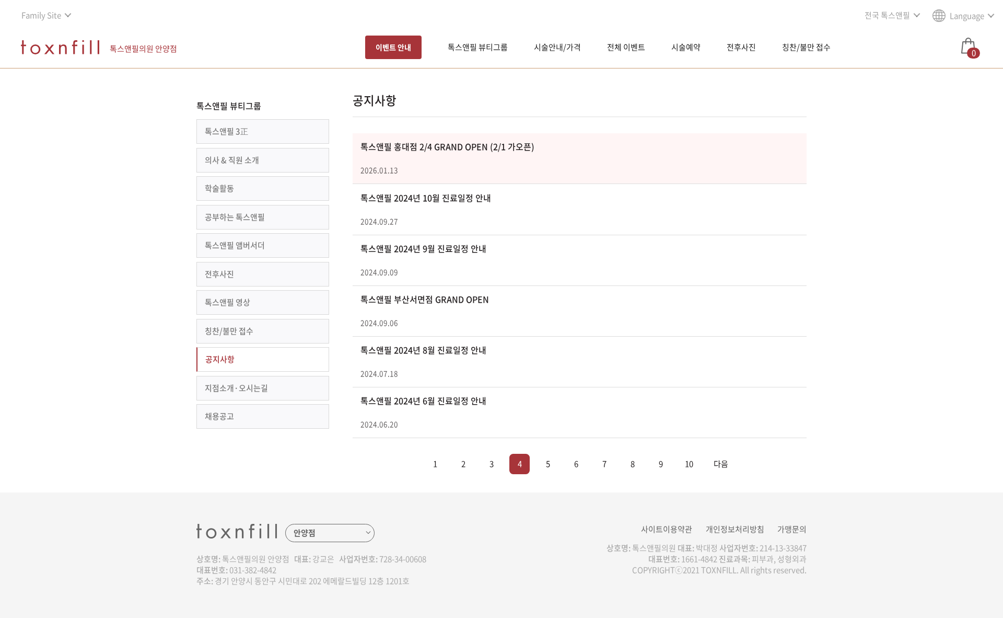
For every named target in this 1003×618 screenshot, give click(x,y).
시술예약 (686, 47)
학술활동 (219, 188)
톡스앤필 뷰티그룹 (478, 47)
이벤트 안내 (393, 47)
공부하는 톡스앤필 (235, 217)
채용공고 (219, 416)
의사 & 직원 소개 (232, 160)
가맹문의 (792, 529)
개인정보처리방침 (735, 529)
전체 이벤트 (626, 47)
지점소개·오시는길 (236, 388)
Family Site (41, 15)
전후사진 (741, 47)
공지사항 (220, 359)
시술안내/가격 (557, 47)
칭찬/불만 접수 (806, 47)
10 (689, 464)
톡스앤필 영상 (227, 302)
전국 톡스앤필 (887, 15)
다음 (721, 464)
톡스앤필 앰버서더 (235, 245)
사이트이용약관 (666, 529)
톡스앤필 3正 (226, 131)
